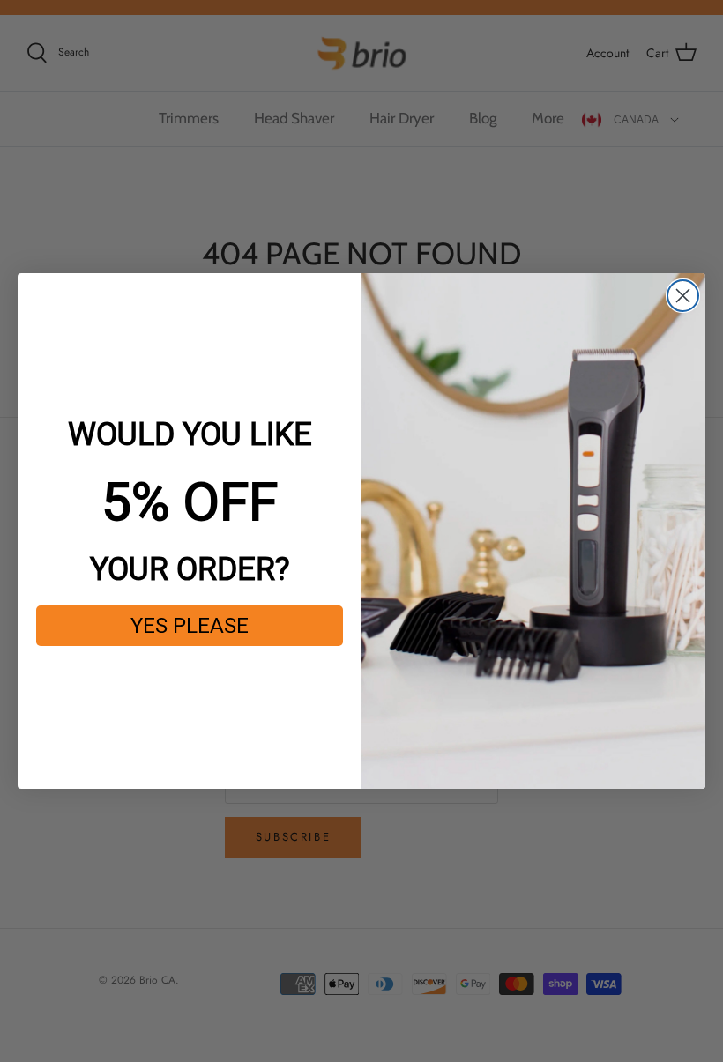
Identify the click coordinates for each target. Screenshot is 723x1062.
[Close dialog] (682, 295)
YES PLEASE (189, 625)
